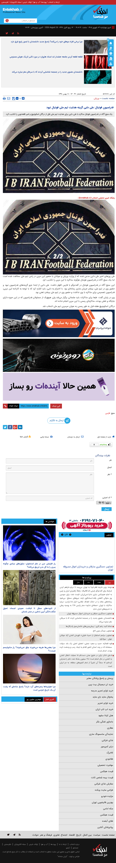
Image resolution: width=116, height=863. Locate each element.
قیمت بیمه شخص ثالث (102, 777)
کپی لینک (56, 406)
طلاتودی (109, 759)
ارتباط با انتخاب (54, 2)
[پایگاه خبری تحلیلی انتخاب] (101, 14)
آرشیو (68, 847)
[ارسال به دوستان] (8, 98)
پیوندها (44, 2)
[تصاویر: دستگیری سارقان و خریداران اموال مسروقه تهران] (86, 552)
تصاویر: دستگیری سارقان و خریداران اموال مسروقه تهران (88, 568)
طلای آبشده (107, 821)
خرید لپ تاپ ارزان (104, 709)
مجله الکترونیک (15, 2)
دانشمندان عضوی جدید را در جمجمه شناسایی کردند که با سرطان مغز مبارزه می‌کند (47, 72)
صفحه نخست (108, 98)
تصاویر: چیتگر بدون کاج (102, 630)
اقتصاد (72, 835)
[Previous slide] (70, 535)
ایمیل (109, 467)
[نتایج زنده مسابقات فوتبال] (110, 63)
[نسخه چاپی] (4, 98)
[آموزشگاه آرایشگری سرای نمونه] (59, 387)
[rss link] (20, 834)
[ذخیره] (13, 98)
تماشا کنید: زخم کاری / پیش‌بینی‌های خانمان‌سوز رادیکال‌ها (89, 626)
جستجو (75, 847)
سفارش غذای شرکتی (103, 784)
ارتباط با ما (63, 844)
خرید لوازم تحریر (105, 703)
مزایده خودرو (107, 796)
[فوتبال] (110, 53)
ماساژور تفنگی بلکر (104, 722)
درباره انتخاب (74, 844)
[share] (7, 33)
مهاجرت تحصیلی (105, 765)
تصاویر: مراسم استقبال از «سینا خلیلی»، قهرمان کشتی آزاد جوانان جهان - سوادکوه (86, 637)
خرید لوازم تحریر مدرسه (102, 691)
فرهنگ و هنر (46, 835)
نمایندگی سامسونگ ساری (101, 734)
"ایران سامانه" (62, 856)
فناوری (56, 835)
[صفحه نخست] (110, 43)
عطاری (110, 728)
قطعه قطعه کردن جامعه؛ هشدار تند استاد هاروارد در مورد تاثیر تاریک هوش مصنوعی (46, 56)
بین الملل (87, 835)
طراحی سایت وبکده (104, 790)
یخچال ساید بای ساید (103, 697)
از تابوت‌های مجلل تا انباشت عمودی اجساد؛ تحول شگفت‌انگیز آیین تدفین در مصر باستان (29, 610)
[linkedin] (20, 427)
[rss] (18, 33)
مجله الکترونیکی (20, 844)
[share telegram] (13, 33)
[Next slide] (62, 535)
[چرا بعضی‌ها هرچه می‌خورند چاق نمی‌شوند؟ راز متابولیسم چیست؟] (29, 629)
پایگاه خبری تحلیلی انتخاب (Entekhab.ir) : (96, 198)
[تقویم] (110, 58)
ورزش (96, 98)
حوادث (35, 835)
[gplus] (15, 427)
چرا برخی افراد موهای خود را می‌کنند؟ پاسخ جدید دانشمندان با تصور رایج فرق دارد (46, 41)
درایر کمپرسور (107, 746)
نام (111, 460)
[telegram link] (14, 834)
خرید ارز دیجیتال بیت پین (100, 684)
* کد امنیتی (107, 497)
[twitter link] (8, 834)
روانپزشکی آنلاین (105, 827)
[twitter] (5, 427)
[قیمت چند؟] (110, 48)
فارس (107, 413)
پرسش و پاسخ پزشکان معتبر (100, 678)
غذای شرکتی (107, 740)
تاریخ (78, 835)
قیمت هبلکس (106, 771)
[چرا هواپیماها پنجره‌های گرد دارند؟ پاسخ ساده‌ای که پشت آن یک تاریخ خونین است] (29, 668)
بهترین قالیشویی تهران (102, 802)
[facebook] (10, 427)
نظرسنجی (4, 2)
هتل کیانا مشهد (105, 715)
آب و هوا (36, 2)
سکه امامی (108, 808)
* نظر (109, 474)
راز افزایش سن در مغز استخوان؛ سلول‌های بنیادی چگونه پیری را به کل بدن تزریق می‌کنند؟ (29, 565)
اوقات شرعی (27, 2)
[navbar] (113, 27)
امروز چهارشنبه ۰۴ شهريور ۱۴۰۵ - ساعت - (92, 27)
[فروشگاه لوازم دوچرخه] (59, 355)
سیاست (96, 835)
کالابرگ (109, 753)
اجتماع (64, 835)
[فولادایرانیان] (59, 323)
